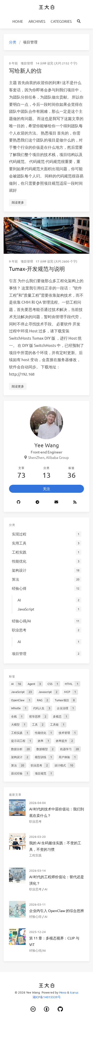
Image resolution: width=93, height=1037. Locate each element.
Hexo (62, 992)
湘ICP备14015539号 (47, 997)
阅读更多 (18, 202)
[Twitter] (56, 502)
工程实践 (35, 855)
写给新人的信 (25, 70)
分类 (12, 42)
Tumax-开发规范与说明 (37, 268)
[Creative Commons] (33, 1009)
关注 (46, 488)
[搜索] (78, 21)
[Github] (18, 502)
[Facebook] (37, 502)
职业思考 (35, 821)
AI (45, 889)
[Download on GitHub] (60, 1009)
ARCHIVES (36, 21)
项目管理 (27, 63)
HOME (17, 21)
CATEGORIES (61, 21)
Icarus (74, 992)
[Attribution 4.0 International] (46, 1009)
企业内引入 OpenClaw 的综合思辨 (56, 910)
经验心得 (35, 916)
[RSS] (75, 502)
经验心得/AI (37, 950)
